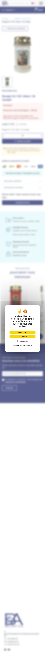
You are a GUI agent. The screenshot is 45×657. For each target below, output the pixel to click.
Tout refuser (22, 337)
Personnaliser (22, 341)
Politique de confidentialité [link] (22, 345)
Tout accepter (23, 332)
